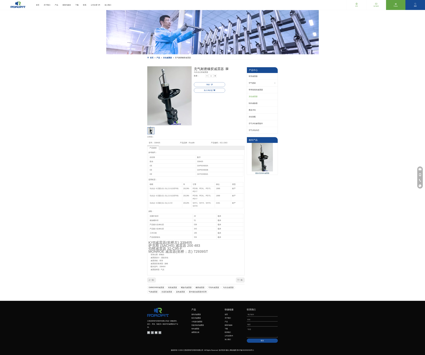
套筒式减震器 (196, 314)
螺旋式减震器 (186, 287)
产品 (56, 5)
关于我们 (47, 5)
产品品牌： (184, 143)
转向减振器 (253, 103)
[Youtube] (156, 332)
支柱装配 (252, 117)
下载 (77, 5)
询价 (208, 84)
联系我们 (228, 332)
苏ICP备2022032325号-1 (245, 350)
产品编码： (215, 143)
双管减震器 (253, 76)
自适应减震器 (166, 292)
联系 (84, 5)
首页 (37, 5)
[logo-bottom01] (158, 312)
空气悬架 (252, 83)
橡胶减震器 (200, 287)
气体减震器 (153, 292)
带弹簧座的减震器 (256, 90)
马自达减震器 (228, 287)
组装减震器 (172, 287)
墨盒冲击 (252, 110)
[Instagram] (159, 332)
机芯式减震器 (196, 318)
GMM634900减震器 (156, 287)
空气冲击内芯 (254, 130)
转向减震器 (195, 329)
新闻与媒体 (67, 5)
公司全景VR (229, 336)
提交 (262, 340)
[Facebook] (148, 332)
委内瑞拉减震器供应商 (198, 292)
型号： (151, 143)
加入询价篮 (208, 90)
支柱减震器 (253, 96)
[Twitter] (152, 332)
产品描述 (153, 148)
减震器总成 (195, 332)
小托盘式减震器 (196, 321)
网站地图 (233, 350)
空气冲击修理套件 (256, 123)
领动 (227, 350)
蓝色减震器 (180, 292)
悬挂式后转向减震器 (262, 173)
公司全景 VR (95, 5)
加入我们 (108, 5)
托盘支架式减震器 (197, 325)
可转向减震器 (213, 287)
